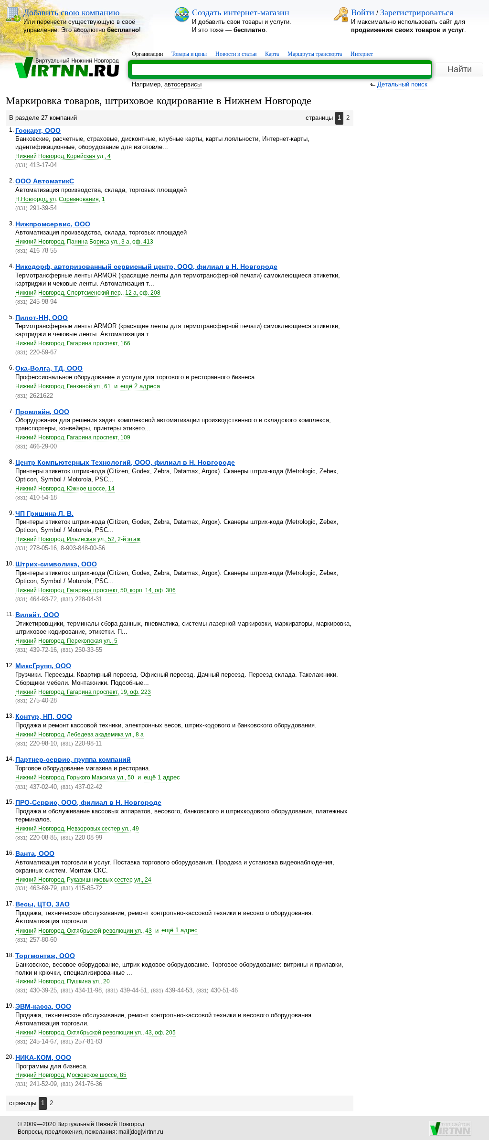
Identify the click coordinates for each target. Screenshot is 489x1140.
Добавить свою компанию (71, 12)
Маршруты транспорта (314, 54)
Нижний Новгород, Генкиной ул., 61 (63, 386)
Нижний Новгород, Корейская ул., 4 (63, 156)
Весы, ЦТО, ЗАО (42, 904)
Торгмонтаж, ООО (45, 955)
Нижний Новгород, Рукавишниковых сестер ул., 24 (83, 879)
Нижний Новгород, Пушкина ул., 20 (62, 981)
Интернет (362, 54)
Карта (272, 54)
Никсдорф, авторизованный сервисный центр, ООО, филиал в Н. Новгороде (146, 266)
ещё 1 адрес (162, 777)
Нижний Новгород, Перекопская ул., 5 (66, 641)
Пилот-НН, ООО (41, 317)
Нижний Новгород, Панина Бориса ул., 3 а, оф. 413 (84, 241)
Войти (362, 12)
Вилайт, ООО (37, 614)
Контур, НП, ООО (43, 716)
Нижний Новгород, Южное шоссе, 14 (65, 488)
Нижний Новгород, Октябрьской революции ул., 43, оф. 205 (95, 1032)
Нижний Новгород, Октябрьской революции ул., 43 (83, 930)
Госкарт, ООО (38, 130)
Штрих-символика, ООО (56, 564)
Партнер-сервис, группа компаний (73, 759)
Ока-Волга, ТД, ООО (49, 368)
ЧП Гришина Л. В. (44, 513)
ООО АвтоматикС (44, 181)
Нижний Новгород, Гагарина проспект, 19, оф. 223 (83, 692)
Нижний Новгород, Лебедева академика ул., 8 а (79, 734)
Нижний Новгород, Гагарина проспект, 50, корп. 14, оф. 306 (95, 590)
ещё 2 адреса (140, 386)
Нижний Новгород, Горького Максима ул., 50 (74, 777)
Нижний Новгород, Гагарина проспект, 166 (72, 343)
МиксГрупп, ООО (43, 666)
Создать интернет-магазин (240, 12)
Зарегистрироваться (416, 12)
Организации (147, 54)
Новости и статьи (235, 54)
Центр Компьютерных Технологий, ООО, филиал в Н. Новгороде (125, 462)
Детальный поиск (402, 84)
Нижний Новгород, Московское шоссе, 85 (71, 1075)
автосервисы (183, 84)
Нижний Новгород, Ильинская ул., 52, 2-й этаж (77, 539)
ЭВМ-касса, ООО (43, 1006)
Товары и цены (189, 54)
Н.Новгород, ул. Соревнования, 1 (60, 199)
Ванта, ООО (34, 853)
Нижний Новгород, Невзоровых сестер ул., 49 (77, 828)
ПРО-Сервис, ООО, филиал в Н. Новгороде (88, 802)
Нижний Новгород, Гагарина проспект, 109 (72, 437)
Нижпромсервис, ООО (52, 224)
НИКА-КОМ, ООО (43, 1057)
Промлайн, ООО (42, 412)
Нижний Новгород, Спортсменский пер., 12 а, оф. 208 (87, 292)
